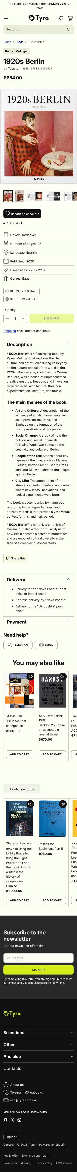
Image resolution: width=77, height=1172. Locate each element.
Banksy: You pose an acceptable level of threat (52, 729)
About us (17, 1084)
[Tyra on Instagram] (19, 1120)
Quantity (9, 310)
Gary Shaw (45, 715)
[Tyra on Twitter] (12, 1120)
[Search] (69, 29)
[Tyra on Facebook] (5, 1120)
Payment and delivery (17, 1163)
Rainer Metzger (16, 51)
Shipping (9, 331)
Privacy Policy (44, 1163)
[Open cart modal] (70, 18)
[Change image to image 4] (54, 196)
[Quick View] (30, 676)
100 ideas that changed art (16, 723)
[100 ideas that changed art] (19, 691)
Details (39, 8)
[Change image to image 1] (8, 196)
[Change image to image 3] (35, 196)
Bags (20, 42)
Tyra (32, 1144)
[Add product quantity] (23, 318)
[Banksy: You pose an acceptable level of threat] (52, 691)
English (10, 1137)
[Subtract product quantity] (7, 318)
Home (7, 42)
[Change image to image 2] (19, 196)
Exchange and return (35, 1155)
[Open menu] (5, 18)
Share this (18, 558)
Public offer (11, 1155)
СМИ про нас (64, 1163)
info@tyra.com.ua (23, 1100)
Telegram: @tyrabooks (26, 1092)
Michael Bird (14, 715)
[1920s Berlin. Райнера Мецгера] (38, 136)
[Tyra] (38, 18)
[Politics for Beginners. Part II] (52, 818)
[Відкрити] (61, 18)
